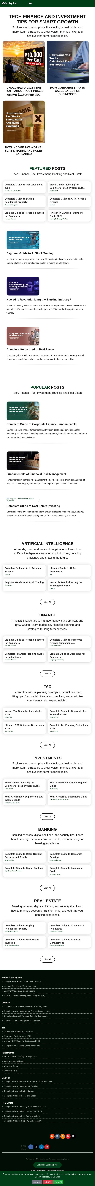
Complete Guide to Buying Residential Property (19, 200)
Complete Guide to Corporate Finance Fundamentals (41, 424)
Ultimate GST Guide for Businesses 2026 (24, 727)
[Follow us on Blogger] (62, 1136)
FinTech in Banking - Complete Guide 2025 (67, 214)
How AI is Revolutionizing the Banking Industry (24, 995)
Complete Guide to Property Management (65, 941)
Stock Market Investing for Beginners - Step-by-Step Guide (67, 186)
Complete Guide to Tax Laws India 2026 (24, 186)
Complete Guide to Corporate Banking (66, 856)
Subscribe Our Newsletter (47, 1165)
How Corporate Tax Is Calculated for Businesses (67, 91)
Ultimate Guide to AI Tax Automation (63, 570)
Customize (37, 1182)
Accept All (58, 1182)
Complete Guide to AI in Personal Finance (68, 200)
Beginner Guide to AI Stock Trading (30, 253)
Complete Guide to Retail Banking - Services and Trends (24, 856)
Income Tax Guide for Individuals (18, 1031)
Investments (8, 1053)
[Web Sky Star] (8, 4)
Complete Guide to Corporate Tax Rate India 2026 (68, 713)
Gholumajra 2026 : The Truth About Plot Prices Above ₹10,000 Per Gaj (23, 91)
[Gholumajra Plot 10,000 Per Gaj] (24, 82)
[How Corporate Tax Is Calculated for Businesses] (68, 82)
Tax (3, 1028)
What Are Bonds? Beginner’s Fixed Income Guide (24, 798)
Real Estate (7, 1103)
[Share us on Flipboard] (68, 1136)
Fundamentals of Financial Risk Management (36, 474)
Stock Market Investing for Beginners (20, 1056)
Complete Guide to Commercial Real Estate (67, 927)
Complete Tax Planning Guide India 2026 (69, 727)
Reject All (47, 1182)
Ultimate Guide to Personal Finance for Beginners (24, 214)
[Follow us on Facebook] (30, 1146)
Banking (6, 1078)
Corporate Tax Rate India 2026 (17, 1036)
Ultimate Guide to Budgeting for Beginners (67, 655)
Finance (6, 1003)
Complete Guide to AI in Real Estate (30, 349)
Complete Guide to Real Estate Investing (33, 505)
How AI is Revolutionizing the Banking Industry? (38, 299)
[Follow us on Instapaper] (73, 1136)
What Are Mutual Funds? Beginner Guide (68, 784)
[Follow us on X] (36, 1146)
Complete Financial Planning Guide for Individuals (24, 655)
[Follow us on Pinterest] (46, 1146)
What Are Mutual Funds (13, 1061)
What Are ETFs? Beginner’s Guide (68, 796)
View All (47, 602)
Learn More (55, 1177)
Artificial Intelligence (12, 978)
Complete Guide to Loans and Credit (66, 870)
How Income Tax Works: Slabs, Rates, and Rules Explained (24, 150)
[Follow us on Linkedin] (41, 1146)
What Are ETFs (10, 1071)
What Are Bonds (10, 1066)
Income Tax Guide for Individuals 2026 (23, 713)
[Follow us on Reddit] (52, 1136)
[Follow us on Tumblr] (57, 1136)
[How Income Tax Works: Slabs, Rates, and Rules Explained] (24, 142)
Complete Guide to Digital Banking (24, 868)
